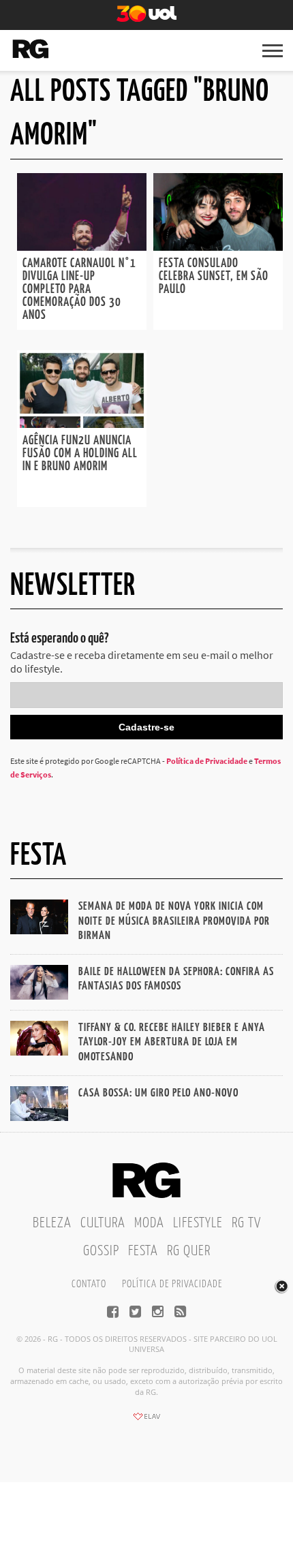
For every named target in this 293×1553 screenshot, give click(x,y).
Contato (89, 1284)
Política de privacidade (172, 1284)
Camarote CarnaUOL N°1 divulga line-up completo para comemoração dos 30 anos (79, 290)
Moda (149, 1223)
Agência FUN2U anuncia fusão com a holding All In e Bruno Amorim (80, 454)
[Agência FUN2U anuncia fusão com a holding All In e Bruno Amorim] (81, 424)
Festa (143, 1251)
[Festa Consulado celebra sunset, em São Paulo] (218, 246)
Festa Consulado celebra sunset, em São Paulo (213, 277)
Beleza (52, 1223)
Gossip (101, 1251)
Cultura (102, 1223)
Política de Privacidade (206, 761)
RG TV (246, 1223)
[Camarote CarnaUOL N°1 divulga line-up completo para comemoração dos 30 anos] (81, 246)
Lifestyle (198, 1223)
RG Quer (189, 1251)
